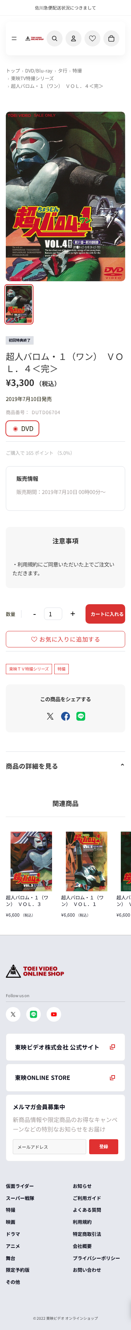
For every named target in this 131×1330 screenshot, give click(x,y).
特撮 (77, 70)
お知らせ (82, 1185)
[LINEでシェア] (81, 716)
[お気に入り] (92, 38)
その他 (13, 1281)
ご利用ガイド (87, 1198)
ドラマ (13, 1233)
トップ (13, 70)
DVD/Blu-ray (38, 70)
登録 (103, 1146)
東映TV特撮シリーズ (32, 78)
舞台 (10, 1258)
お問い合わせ (87, 1269)
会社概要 (82, 1245)
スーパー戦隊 (20, 1198)
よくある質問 (87, 1209)
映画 (10, 1221)
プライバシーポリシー (96, 1258)
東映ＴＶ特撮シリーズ (29, 669)
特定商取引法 (87, 1233)
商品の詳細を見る (32, 765)
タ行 (62, 70)
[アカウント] (74, 38)
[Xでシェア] (50, 716)
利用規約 (82, 1221)
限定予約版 (17, 1269)
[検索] (55, 38)
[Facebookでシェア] (65, 716)
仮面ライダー (20, 1185)
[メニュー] (14, 38)
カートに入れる (107, 613)
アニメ (13, 1245)
